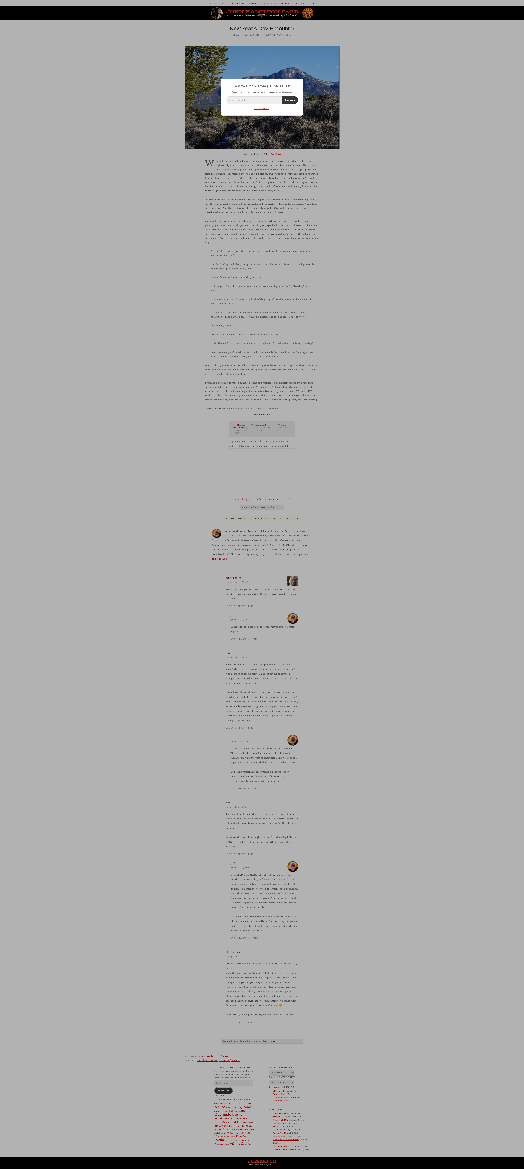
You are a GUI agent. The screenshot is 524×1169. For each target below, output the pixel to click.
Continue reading (262, 108)
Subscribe (290, 100)
